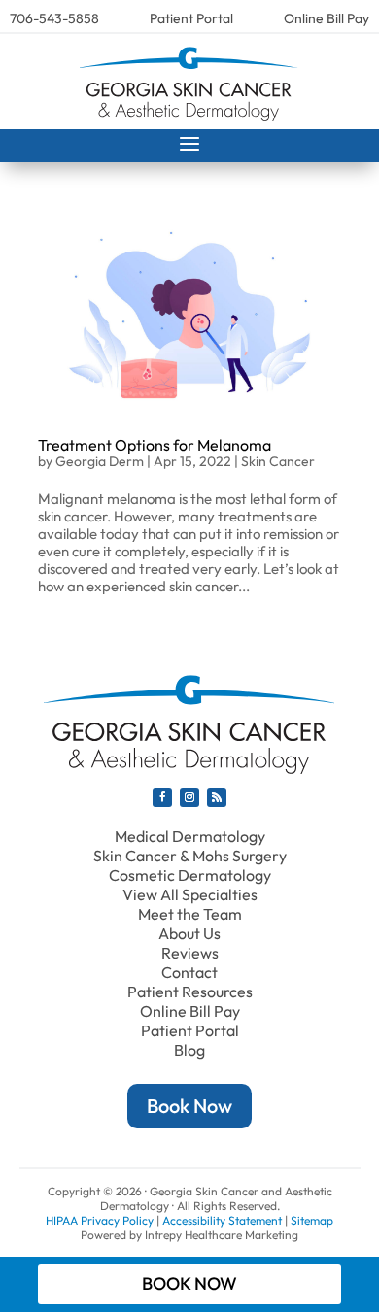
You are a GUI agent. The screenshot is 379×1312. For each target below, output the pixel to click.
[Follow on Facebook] (162, 797)
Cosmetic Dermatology (190, 875)
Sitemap (312, 1220)
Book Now (189, 1105)
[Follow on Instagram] (189, 797)
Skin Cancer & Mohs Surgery (190, 855)
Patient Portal (191, 18)
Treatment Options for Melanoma (154, 444)
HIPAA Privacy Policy (100, 1220)
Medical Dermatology (190, 836)
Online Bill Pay (326, 18)
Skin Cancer (278, 461)
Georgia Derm (99, 461)
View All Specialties (190, 894)
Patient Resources (190, 991)
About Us (189, 933)
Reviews (190, 952)
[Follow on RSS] (216, 797)
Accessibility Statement (222, 1220)
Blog (189, 1050)
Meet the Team (190, 914)
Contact (189, 972)
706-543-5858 (54, 18)
